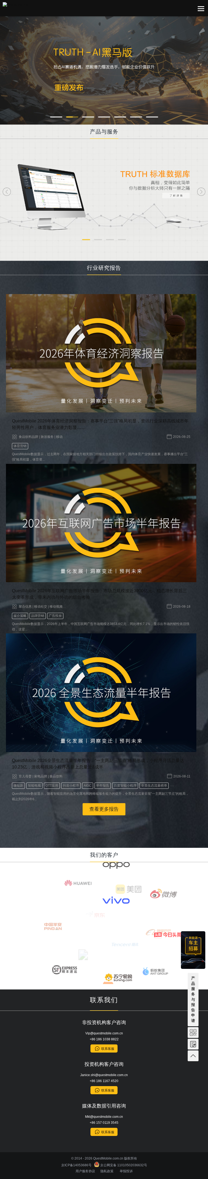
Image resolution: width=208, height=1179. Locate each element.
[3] (88, 117)
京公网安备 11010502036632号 (123, 1165)
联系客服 (107, 1049)
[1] (56, 117)
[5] (120, 117)
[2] (72, 117)
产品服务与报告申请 (193, 999)
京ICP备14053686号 (77, 1165)
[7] (152, 117)
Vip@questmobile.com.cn (104, 1033)
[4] (104, 117)
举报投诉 (126, 1171)
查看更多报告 (104, 809)
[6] (136, 117)
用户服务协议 (85, 1171)
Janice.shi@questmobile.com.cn (104, 1075)
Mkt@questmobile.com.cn (104, 1117)
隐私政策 (106, 1171)
